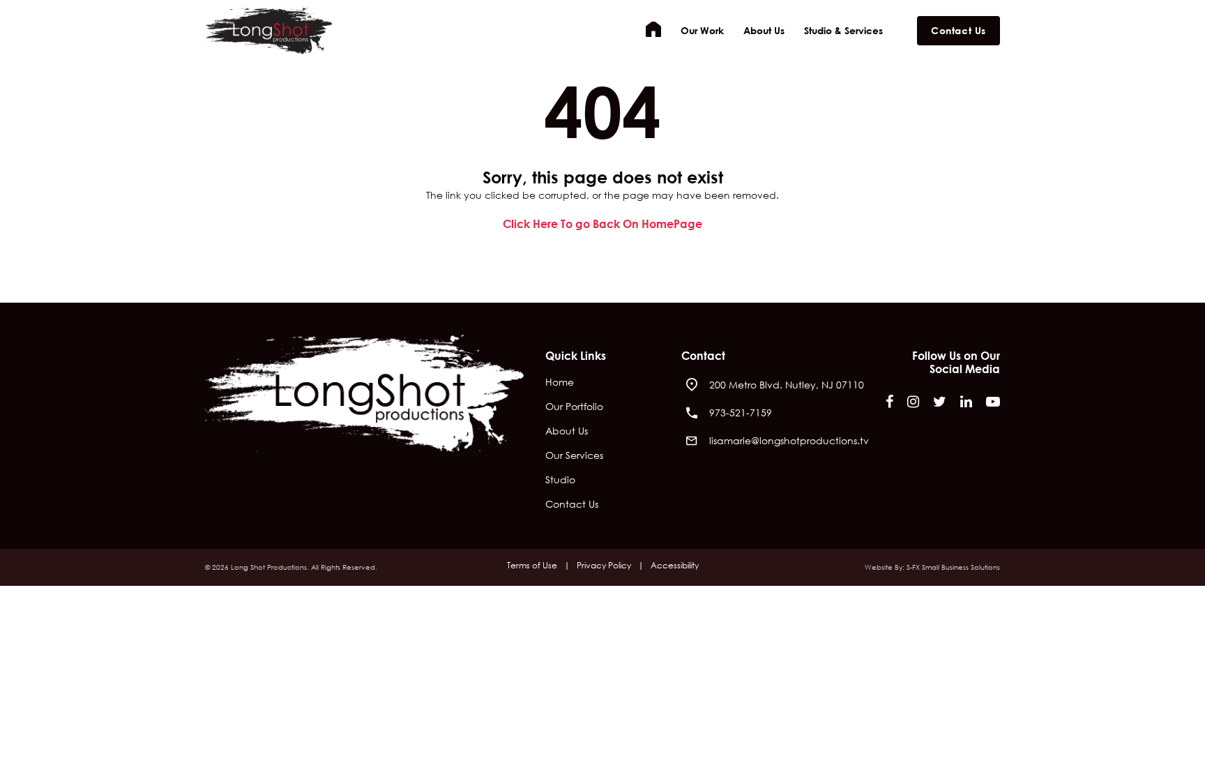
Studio (560, 480)
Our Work (702, 30)
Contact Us (958, 30)
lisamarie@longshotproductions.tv (789, 440)
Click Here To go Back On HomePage (602, 223)
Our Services (574, 456)
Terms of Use (532, 565)
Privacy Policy (604, 565)
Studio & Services (843, 30)
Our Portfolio (574, 407)
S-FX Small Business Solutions (953, 567)
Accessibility (675, 565)
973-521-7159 (740, 412)
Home (653, 29)
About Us (764, 30)
